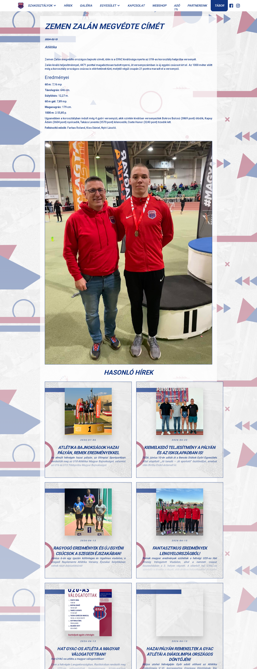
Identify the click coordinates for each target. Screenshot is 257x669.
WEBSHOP (159, 5)
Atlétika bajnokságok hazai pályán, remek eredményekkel (88, 450)
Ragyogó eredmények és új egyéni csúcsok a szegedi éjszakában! (88, 551)
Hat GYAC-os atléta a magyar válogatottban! (88, 651)
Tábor (219, 5)
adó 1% (177, 7)
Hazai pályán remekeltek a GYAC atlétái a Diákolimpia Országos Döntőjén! (179, 654)
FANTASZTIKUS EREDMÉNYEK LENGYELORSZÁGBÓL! (179, 551)
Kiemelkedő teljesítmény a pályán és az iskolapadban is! (179, 450)
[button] (42, 5)
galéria (86, 5)
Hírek (68, 5)
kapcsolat (136, 5)
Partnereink (197, 5)
